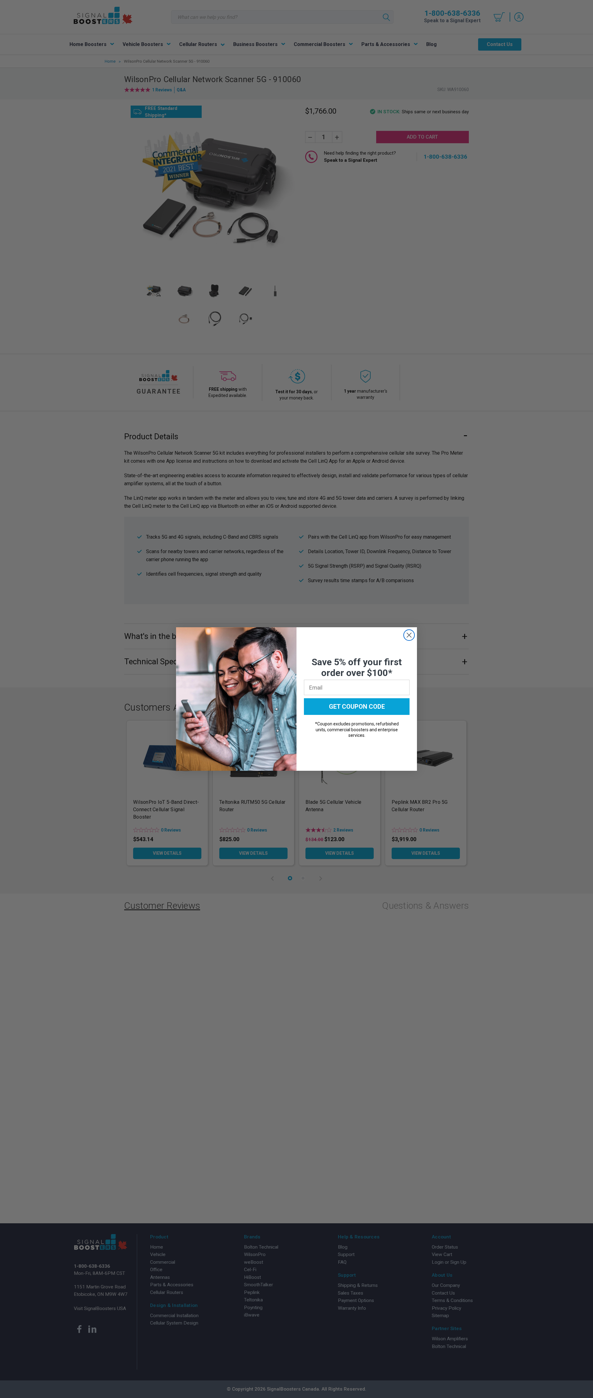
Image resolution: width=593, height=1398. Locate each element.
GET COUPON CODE (357, 706)
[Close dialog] (409, 635)
